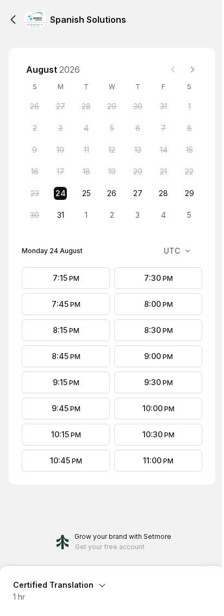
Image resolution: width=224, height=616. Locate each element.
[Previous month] (173, 69)
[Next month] (192, 69)
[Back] (13, 20)
